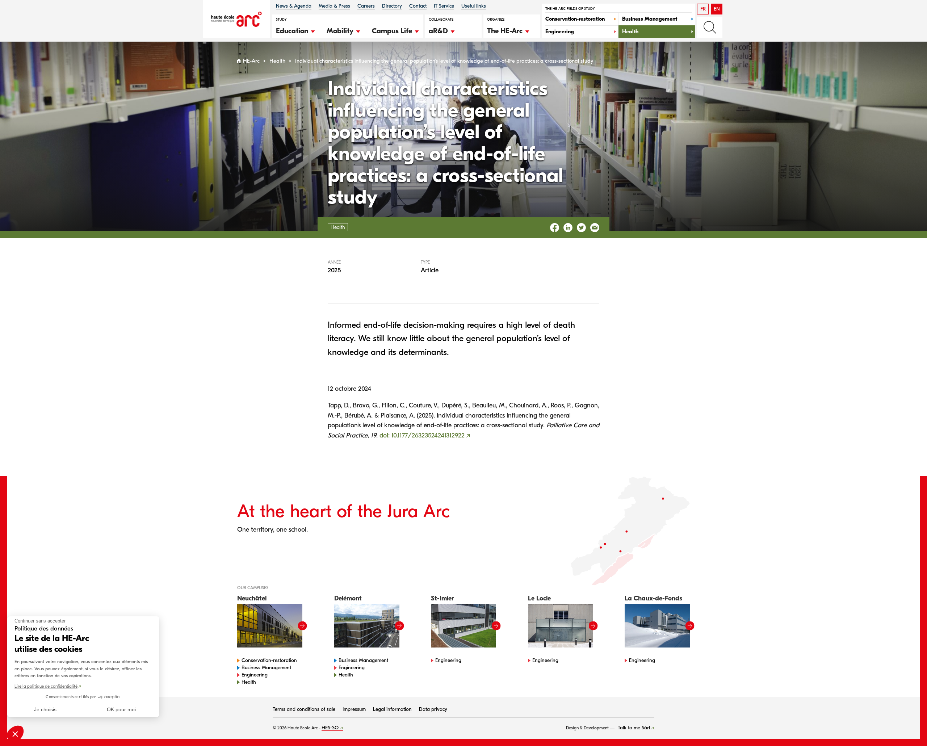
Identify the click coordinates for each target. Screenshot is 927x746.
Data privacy (433, 709)
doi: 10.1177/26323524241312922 (422, 435)
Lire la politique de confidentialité (45, 686)
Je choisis (45, 709)
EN (717, 9)
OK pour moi (121, 709)
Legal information (392, 709)
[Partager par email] (594, 227)
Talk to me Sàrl (634, 728)
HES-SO (330, 728)
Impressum (354, 709)
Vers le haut (906, 725)
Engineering (255, 675)
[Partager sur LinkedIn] (567, 227)
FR (703, 9)
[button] (295, 30)
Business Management (266, 668)
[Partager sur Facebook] (554, 227)
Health (277, 61)
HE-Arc (251, 61)
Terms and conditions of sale (304, 709)
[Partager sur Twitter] (581, 227)
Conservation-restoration (269, 660)
